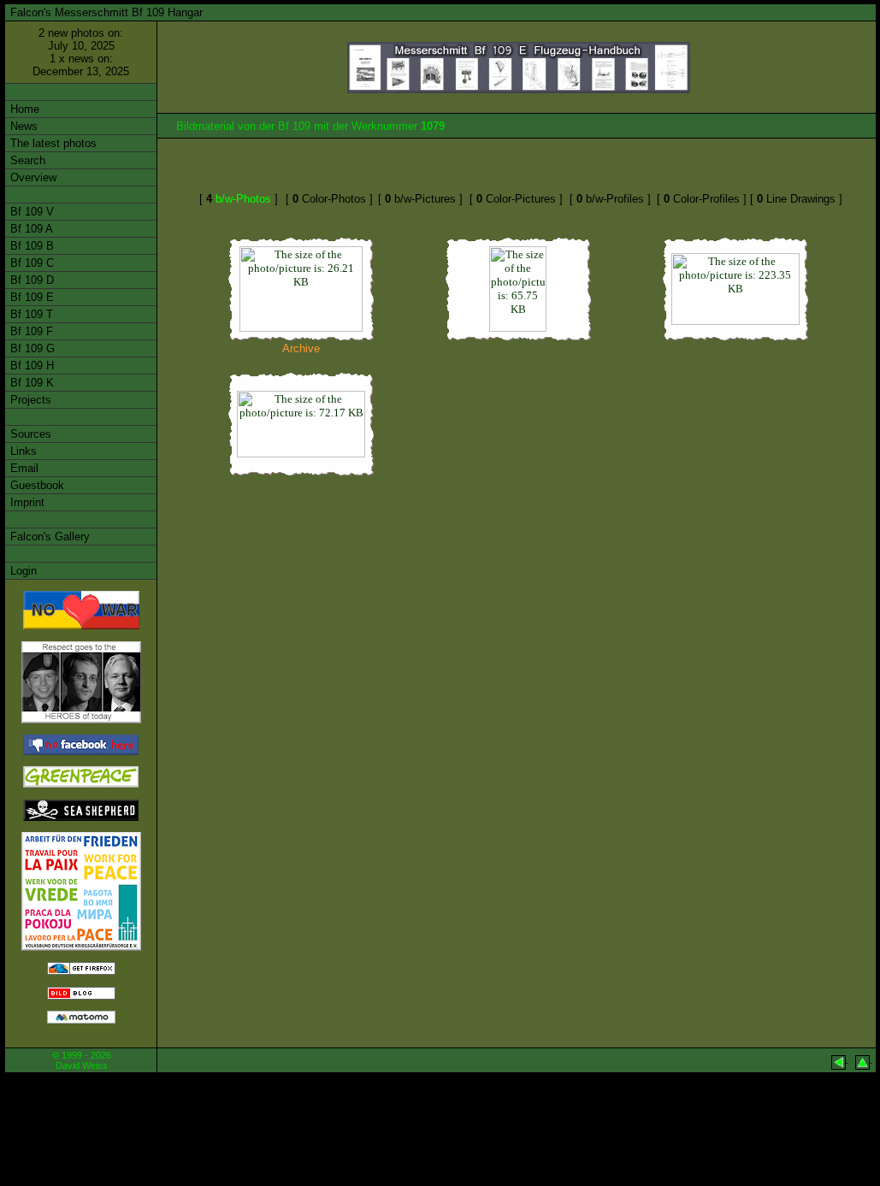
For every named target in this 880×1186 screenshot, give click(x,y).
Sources (29, 434)
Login (22, 570)
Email (22, 468)
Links (22, 451)
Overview (31, 177)
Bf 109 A (30, 228)
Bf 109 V (30, 211)
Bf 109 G (31, 348)
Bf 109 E (30, 297)
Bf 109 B (30, 245)
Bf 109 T (30, 314)
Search (26, 160)
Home (23, 109)
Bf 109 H (30, 365)
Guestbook (35, 485)
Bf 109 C (30, 263)
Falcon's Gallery (48, 536)
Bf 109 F (30, 331)
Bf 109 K (30, 382)
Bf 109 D (30, 280)
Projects (29, 399)
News (22, 126)
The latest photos (52, 143)
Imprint (25, 502)
